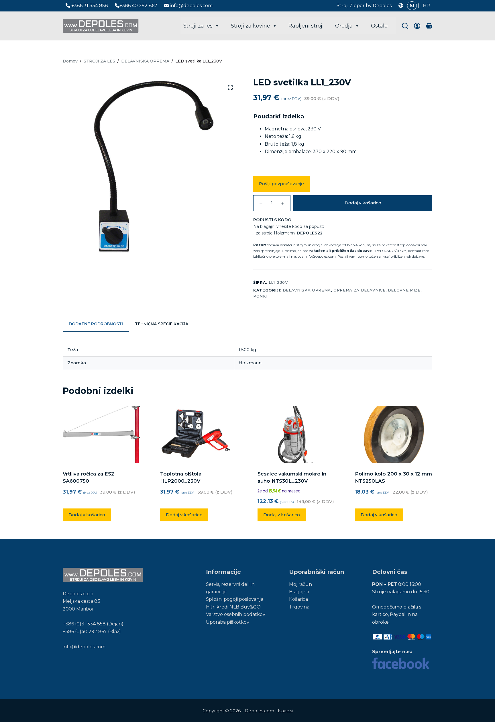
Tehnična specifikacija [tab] (161, 323)
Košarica (298, 599)
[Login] (417, 26)
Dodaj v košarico (363, 203)
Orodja (344, 26)
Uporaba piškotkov (227, 622)
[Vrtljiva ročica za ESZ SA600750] (101, 434)
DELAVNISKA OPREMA (307, 290)
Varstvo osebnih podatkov (235, 614)
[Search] (405, 26)
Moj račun (300, 584)
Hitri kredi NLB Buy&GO (233, 607)
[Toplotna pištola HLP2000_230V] (198, 434)
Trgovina (299, 607)
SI (412, 5)
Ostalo (379, 26)
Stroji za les (198, 26)
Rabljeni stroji (306, 26)
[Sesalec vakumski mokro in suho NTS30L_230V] (296, 434)
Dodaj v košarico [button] (86, 514)
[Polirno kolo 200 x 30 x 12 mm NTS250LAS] (393, 434)
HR (426, 5)
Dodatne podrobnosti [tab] (96, 323)
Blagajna (299, 591)
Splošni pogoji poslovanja (234, 599)
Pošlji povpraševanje (281, 183)
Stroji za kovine (250, 26)
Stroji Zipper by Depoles (364, 5)
